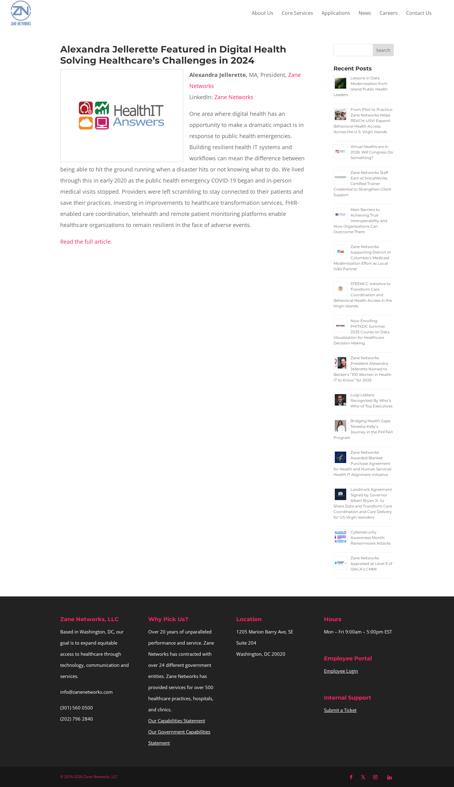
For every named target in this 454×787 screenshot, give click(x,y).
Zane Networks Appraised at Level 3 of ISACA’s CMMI (371, 563)
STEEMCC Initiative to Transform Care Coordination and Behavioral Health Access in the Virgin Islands (363, 294)
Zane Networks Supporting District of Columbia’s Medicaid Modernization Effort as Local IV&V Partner (362, 257)
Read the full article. (86, 241)
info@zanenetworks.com (86, 692)
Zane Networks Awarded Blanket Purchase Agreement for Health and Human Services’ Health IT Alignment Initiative (363, 463)
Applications (336, 13)
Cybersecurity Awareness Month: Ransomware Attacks (371, 537)
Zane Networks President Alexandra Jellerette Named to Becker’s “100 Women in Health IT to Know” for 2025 (362, 369)
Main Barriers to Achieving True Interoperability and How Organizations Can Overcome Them (360, 220)
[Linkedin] (389, 777)
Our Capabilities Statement (176, 721)
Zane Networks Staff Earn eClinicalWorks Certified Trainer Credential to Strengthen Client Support (362, 183)
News (365, 13)
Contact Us (419, 13)
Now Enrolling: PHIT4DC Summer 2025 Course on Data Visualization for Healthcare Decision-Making (361, 331)
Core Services (297, 13)
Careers (389, 13)
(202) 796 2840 (76, 719)
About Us (262, 13)
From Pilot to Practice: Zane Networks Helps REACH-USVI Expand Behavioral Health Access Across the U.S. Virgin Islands (363, 120)
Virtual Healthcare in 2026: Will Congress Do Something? (372, 152)
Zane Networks (233, 97)
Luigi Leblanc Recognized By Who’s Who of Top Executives (372, 400)
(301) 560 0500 (76, 708)
